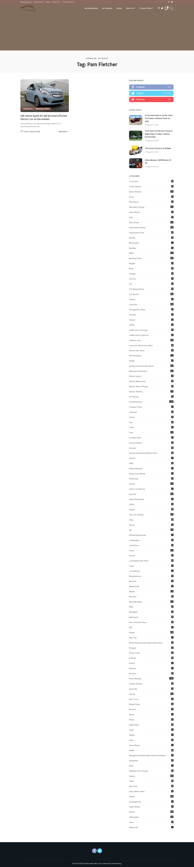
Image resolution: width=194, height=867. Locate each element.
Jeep (131, 520)
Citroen (132, 320)
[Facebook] (169, 2)
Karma (132, 525)
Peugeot (132, 648)
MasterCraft (134, 586)
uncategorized (135, 802)
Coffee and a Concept (138, 330)
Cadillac (132, 274)
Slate (131, 766)
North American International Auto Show (145, 643)
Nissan (132, 632)
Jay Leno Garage (136, 515)
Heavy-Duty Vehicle (137, 474)
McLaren (132, 597)
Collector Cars (135, 340)
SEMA (131, 750)
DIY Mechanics (135, 356)
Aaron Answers (135, 192)
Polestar (132, 668)
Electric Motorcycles (137, 381)
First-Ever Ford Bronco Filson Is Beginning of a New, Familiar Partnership (158, 133)
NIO (130, 627)
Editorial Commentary (138, 371)
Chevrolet (28, 109)
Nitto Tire (133, 638)
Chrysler (132, 315)
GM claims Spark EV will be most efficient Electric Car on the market (43, 117)
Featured (133, 412)
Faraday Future (135, 407)
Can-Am (132, 279)
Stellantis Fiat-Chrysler (138, 771)
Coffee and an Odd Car (139, 335)
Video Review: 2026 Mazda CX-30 (158, 162)
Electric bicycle (135, 376)
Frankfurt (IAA (135, 438)
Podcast (132, 658)
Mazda (132, 591)
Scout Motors (134, 745)
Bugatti (132, 263)
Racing (132, 694)
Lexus (131, 551)
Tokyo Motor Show (137, 791)
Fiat (130, 422)
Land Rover (134, 545)
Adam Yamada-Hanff (32, 131)
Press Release (135, 679)
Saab (131, 730)
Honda (132, 484)
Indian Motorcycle (136, 499)
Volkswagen (134, 817)
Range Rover (134, 704)
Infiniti (131, 504)
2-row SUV (133, 181)
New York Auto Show (137, 622)
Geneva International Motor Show (143, 453)
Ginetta (132, 458)
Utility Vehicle (134, 807)
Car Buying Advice (136, 289)
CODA (131, 325)
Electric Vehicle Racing (138, 386)
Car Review (134, 294)
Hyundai (132, 494)
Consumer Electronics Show (141, 345)
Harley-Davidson (136, 468)
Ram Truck (133, 699)
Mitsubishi (133, 612)
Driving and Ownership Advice (141, 366)
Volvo (131, 822)
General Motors (135, 443)
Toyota (132, 797)
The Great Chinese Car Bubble (158, 148)
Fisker (131, 427)
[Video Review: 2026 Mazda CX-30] (135, 163)
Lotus (131, 566)
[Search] (171, 8)
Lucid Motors (134, 571)
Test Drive (133, 786)
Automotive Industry (137, 227)
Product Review (135, 684)
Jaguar (132, 509)
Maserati (132, 581)
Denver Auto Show (137, 350)
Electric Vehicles (136, 392)
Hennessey (133, 479)
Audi (131, 217)
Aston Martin (134, 212)
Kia (130, 530)
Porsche (132, 674)
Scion (131, 740)
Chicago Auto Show (137, 310)
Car (130, 284)
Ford (131, 433)
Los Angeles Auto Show (139, 561)
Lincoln (132, 556)
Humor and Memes (137, 489)
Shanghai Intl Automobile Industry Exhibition (147, 755)
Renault (132, 709)
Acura (131, 197)
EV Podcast (134, 397)
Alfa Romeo (134, 202)
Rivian (131, 720)
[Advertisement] (97, 31)
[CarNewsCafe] (28, 8)
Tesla (131, 781)
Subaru (132, 776)
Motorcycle (133, 617)
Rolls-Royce (134, 725)
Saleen (132, 735)
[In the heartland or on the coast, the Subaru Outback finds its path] (135, 120)
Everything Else (135, 402)
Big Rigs (132, 248)
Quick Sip (133, 689)
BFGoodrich (134, 243)
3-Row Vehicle (135, 187)
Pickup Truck (134, 653)
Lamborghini (134, 540)
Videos (132, 812)
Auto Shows (134, 222)
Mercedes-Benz (135, 602)
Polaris (132, 663)
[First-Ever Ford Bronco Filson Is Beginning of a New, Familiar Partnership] (135, 136)
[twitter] (151, 93)
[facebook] (151, 87)
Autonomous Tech (136, 233)
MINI (131, 607)
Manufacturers (42, 109)
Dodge (132, 361)
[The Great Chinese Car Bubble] (135, 150)
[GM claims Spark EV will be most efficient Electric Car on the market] (44, 95)
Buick (131, 269)
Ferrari (132, 417)
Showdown (133, 761)
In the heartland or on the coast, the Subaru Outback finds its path (159, 118)
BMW (131, 253)
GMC (131, 463)
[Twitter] (172, 2)
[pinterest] (151, 99)
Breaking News (135, 258)
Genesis (132, 448)
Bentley (132, 238)
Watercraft (133, 827)
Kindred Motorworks (137, 535)
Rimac (131, 714)
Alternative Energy (136, 207)
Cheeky (132, 299)
